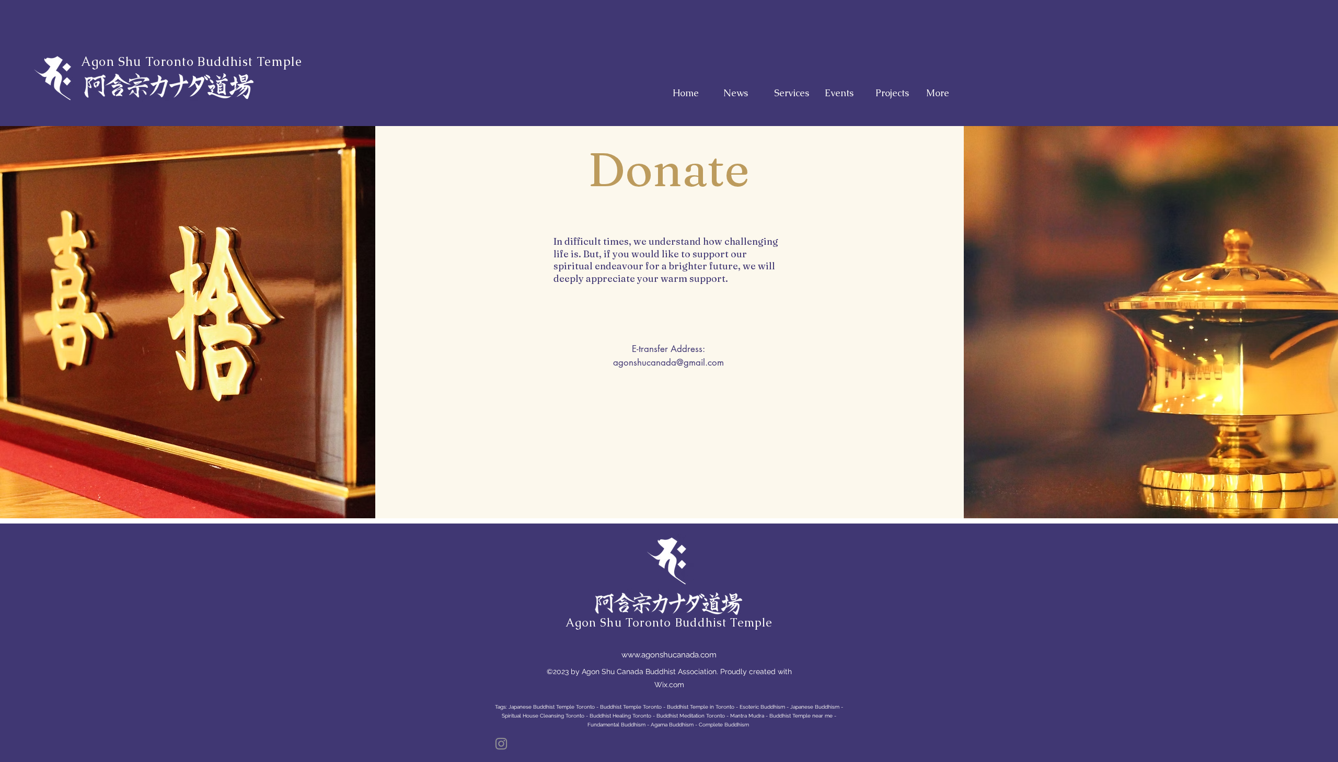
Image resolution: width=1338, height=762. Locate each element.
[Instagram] (501, 744)
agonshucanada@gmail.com (668, 362)
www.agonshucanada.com (669, 654)
